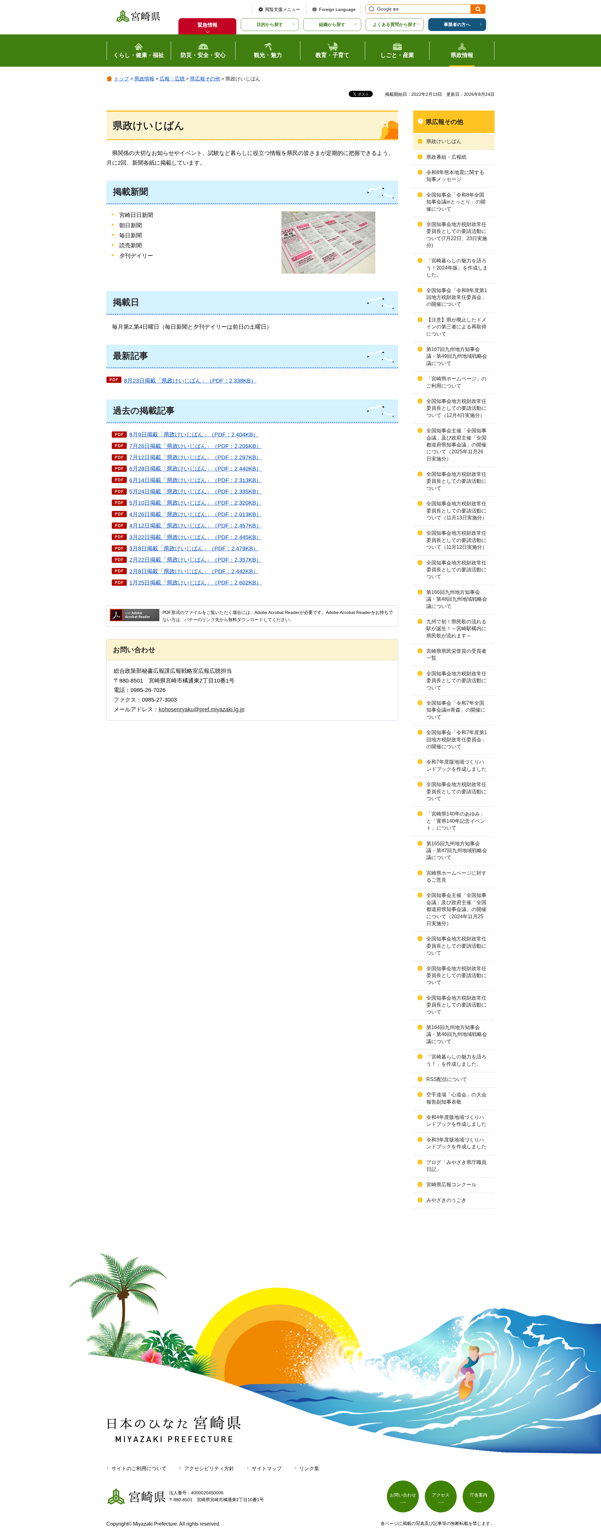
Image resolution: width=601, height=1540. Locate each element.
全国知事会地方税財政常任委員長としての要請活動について (456, 481)
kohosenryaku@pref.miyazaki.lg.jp (201, 709)
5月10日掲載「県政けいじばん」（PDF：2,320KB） (195, 503)
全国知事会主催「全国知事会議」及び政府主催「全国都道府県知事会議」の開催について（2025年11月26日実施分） (456, 444)
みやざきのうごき (446, 1200)
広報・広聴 (172, 78)
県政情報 (144, 78)
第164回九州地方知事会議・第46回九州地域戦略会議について (456, 1034)
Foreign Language (337, 9)
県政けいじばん (443, 141)
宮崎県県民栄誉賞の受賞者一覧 (456, 654)
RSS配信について (446, 1079)
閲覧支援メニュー (282, 9)
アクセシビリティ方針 (209, 1468)
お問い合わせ (403, 1494)
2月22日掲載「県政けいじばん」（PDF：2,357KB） (195, 560)
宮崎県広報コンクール (451, 1184)
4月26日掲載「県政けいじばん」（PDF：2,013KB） (195, 514)
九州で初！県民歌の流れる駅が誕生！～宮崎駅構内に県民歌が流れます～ (456, 628)
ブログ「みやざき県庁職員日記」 (456, 1166)
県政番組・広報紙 (446, 157)
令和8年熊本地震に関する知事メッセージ (455, 176)
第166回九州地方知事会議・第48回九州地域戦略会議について (456, 599)
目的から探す (270, 24)
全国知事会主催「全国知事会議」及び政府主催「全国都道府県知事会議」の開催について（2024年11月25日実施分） (456, 909)
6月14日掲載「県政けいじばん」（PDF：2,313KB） (195, 480)
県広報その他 (205, 78)
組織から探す (332, 24)
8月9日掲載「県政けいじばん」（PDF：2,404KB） (194, 434)
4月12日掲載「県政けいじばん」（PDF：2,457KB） (195, 526)
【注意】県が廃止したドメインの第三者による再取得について (456, 327)
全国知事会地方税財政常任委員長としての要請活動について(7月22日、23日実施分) (456, 235)
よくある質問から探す (395, 24)
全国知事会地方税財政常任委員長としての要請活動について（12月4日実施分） (456, 408)
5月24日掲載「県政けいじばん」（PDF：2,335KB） (195, 491)
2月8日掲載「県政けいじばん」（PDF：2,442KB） (194, 571)
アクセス (440, 1494)
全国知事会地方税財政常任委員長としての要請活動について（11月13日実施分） (456, 510)
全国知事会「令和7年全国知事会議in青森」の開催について (455, 710)
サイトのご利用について (139, 1468)
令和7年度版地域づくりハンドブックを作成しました (456, 765)
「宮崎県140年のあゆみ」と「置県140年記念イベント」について (455, 821)
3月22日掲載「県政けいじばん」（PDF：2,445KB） (195, 537)
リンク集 (309, 1468)
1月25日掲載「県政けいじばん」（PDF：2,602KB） (195, 582)
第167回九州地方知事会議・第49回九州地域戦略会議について (456, 356)
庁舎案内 (478, 1494)
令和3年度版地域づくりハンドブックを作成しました (456, 1143)
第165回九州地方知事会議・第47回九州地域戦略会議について (456, 850)
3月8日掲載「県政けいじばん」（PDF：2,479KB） (194, 548)
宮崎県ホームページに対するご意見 (456, 876)
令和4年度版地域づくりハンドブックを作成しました (456, 1121)
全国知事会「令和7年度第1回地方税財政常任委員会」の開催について (456, 739)
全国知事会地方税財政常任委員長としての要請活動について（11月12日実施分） (456, 540)
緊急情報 (208, 25)
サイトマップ (267, 1468)
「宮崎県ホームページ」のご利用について (456, 382)
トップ (121, 78)
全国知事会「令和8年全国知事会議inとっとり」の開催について (455, 202)
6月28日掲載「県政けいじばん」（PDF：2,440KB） (195, 469)
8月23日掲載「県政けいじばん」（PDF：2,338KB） (190, 381)
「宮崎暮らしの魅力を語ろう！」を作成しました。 (456, 1060)
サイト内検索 (370, 9)
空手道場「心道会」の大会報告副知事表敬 (456, 1098)
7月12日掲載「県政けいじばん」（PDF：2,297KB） (195, 457)
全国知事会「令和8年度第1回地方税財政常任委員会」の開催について (456, 297)
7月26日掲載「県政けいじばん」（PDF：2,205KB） (195, 446)
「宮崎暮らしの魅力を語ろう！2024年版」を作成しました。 (457, 267)
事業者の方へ (457, 24)
